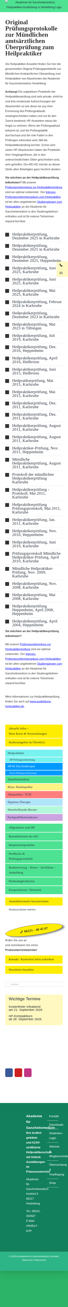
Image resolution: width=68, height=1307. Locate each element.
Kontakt (53, 1116)
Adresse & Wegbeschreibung (53, 1151)
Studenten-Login (53, 1136)
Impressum (27, 1260)
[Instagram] (28, 1072)
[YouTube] (18, 1072)
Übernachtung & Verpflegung (53, 1169)
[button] (34, 236)
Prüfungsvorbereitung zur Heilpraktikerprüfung (33, 187)
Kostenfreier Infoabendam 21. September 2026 (25, 1008)
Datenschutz (40, 1260)
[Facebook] (9, 1072)
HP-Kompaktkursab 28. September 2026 (25, 1017)
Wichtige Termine (24, 998)
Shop (52, 1182)
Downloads (53, 1124)
